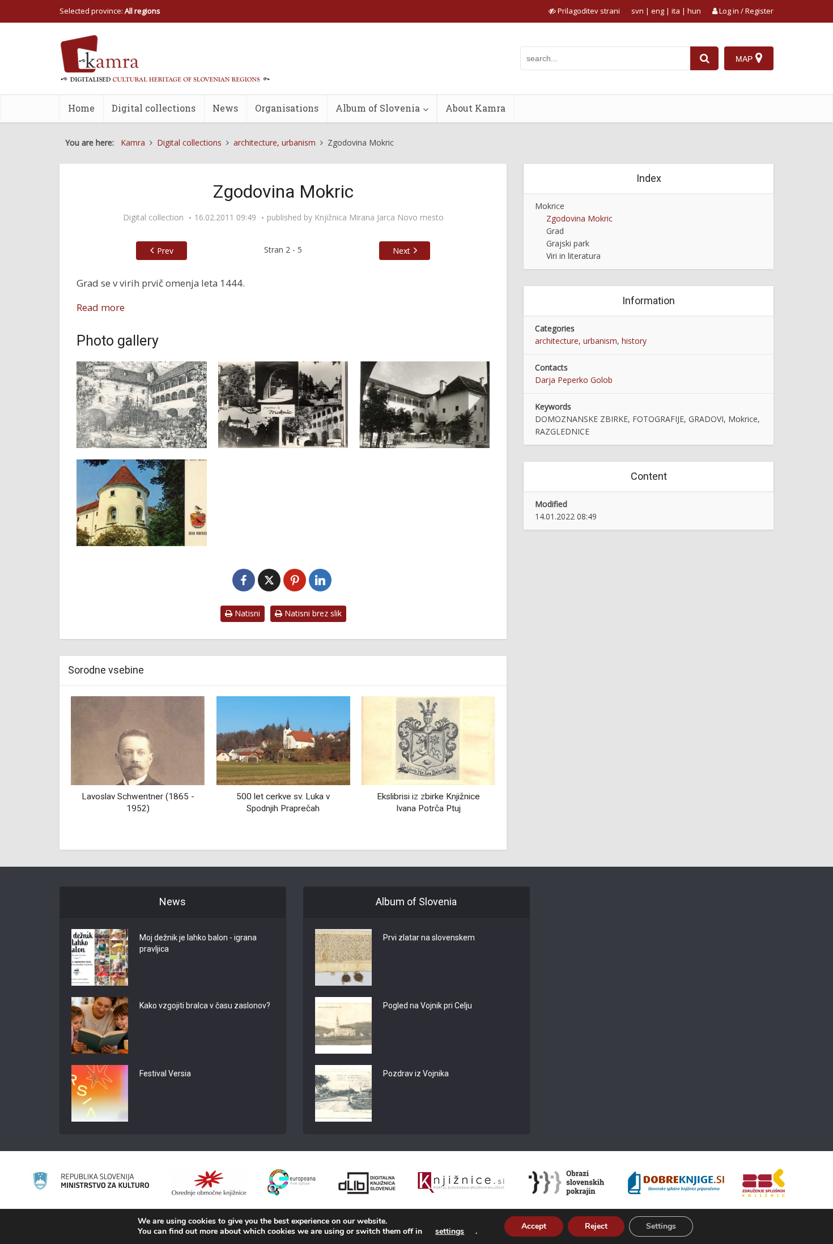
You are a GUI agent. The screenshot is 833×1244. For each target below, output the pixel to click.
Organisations (286, 108)
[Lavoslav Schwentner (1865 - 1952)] (138, 739)
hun (694, 11)
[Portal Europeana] (291, 1182)
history (634, 340)
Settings (661, 1226)
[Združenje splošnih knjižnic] (763, 1183)
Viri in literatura (573, 255)
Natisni (246, 613)
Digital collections (154, 108)
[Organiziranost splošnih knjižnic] (209, 1183)
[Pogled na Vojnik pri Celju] (343, 1025)
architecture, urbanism (576, 340)
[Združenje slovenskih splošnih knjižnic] (461, 1182)
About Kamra (475, 108)
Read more (100, 307)
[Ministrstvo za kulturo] (90, 1182)
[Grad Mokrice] (141, 404)
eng (657, 11)
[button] (467, 769)
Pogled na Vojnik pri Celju (427, 1005)
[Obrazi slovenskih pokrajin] (566, 1183)
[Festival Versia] (99, 1093)
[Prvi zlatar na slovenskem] (343, 957)
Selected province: (110, 11)
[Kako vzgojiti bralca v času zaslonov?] (99, 1025)
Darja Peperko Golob (574, 379)
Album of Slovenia (377, 108)
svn (637, 11)
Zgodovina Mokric (579, 218)
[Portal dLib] (367, 1183)
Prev (165, 250)
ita (676, 11)
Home (81, 108)
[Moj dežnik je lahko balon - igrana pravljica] (99, 957)
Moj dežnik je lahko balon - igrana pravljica (198, 943)
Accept (533, 1226)
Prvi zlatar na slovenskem (429, 937)
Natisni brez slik (312, 613)
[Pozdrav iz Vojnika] (343, 1093)
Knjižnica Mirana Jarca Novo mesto (379, 217)
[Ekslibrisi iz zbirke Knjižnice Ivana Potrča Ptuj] (428, 739)
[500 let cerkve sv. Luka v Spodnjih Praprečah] (283, 739)
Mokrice (549, 206)
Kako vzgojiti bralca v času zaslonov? (204, 1005)
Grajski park (567, 243)
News (225, 108)
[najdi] (704, 58)
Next (401, 250)
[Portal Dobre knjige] (676, 1182)
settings (449, 1231)
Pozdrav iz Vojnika (416, 1073)
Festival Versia (165, 1073)
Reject (596, 1226)
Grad (555, 230)
